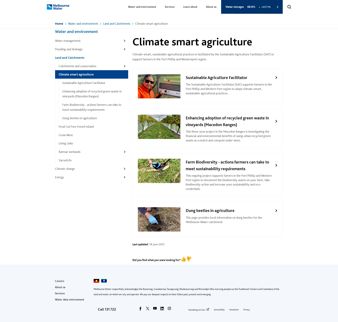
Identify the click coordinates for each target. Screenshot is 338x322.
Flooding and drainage (69, 49)
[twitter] (148, 309)
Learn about (190, 6)
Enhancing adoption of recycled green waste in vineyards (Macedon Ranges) (92, 93)
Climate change (65, 169)
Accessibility (219, 309)
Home (59, 23)
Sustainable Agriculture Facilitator (83, 83)
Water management (67, 40)
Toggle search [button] (289, 7)
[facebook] (140, 309)
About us (211, 6)
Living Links (66, 143)
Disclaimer (234, 309)
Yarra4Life (65, 160)
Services (170, 6)
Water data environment (69, 299)
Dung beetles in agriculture (79, 118)
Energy (59, 177)
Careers (59, 281)
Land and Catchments (116, 23)
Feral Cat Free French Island (76, 126)
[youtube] (155, 309)
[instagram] (169, 309)
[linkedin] (162, 309)
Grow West (66, 135)
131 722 (110, 309)
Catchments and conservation (77, 66)
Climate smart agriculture (76, 74)
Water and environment (142, 6)
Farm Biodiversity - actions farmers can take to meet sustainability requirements (91, 107)
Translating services (196, 310)
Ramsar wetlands (69, 152)
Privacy (246, 309)
